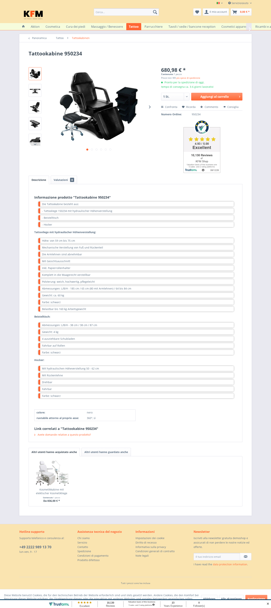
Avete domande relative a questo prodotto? (64, 434)
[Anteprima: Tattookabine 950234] (35, 73)
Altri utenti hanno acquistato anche (54, 452)
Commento (211, 107)
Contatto (82, 547)
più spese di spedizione (188, 77)
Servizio (82, 542)
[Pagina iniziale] (23, 26)
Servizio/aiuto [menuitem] (240, 3)
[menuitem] (126, 12)
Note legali (142, 555)
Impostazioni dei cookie (150, 538)
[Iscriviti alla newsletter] (245, 556)
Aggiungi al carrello (214, 97)
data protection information (230, 564)
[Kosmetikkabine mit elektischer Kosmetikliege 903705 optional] (51, 473)
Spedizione (84, 551)
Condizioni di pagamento (92, 555)
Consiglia (233, 107)
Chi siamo (83, 538)
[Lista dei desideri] (197, 12)
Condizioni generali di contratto (155, 551)
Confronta (170, 107)
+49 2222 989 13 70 (35, 547)
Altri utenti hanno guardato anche (106, 452)
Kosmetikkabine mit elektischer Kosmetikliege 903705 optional (51, 491)
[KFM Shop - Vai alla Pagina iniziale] (33, 14)
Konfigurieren (256, 598)
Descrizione (39, 180)
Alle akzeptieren (231, 598)
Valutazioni (63, 180)
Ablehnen (209, 598)
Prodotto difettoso (88, 560)
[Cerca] (155, 12)
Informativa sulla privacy (151, 547)
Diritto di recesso (146, 542)
